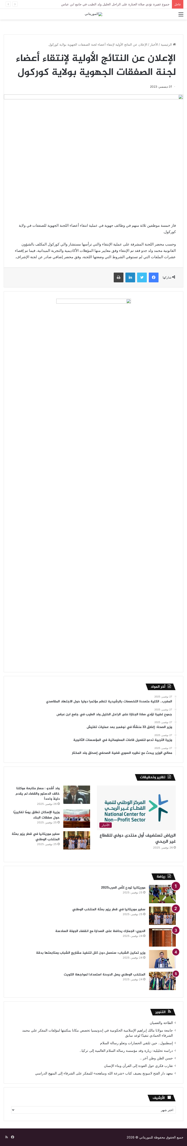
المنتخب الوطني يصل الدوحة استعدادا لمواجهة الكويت (104, 974)
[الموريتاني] (93, 14)
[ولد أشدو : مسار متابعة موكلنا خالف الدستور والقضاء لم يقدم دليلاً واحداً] (76, 795)
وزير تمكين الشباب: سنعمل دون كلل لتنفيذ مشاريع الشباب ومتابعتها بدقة (90, 953)
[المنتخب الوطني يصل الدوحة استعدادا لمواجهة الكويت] (162, 981)
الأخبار (154, 44)
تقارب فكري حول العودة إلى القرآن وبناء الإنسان (138, 1066)
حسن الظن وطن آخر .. (156, 1058)
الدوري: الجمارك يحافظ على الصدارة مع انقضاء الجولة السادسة (100, 931)
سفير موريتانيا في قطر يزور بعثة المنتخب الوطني (36, 836)
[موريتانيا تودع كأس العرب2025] (162, 894)
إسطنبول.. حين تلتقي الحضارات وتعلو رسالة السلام (136, 1043)
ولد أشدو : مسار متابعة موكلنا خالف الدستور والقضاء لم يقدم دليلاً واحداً (38, 794)
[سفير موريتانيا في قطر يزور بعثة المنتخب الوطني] (76, 840)
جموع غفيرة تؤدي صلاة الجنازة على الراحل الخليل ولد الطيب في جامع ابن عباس (115, 4)
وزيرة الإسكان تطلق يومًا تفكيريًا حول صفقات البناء (36, 814)
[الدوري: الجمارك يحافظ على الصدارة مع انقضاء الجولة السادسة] (162, 937)
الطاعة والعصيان (161, 1023)
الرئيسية (167, 44)
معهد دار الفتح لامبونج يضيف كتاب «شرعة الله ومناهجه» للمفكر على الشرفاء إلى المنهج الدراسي (104, 1073)
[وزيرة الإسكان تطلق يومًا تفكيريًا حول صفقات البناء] (76, 818)
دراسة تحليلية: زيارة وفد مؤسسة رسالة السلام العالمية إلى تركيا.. (126, 1051)
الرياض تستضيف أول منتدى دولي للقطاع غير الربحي (138, 838)
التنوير (160, 1012)
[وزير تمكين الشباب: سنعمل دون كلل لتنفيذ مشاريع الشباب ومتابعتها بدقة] (162, 959)
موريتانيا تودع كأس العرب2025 (123, 887)
